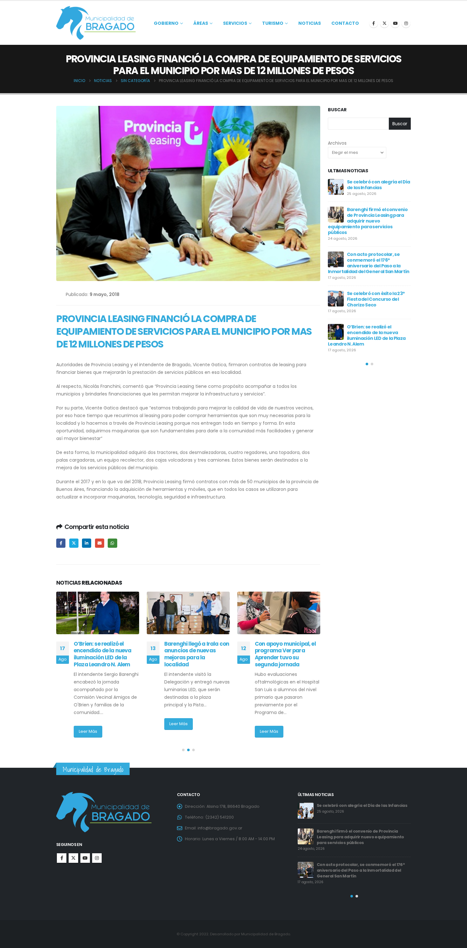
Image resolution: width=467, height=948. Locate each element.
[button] (183, 750)
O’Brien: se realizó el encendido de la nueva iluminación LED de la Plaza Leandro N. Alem (361, 836)
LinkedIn (86, 543)
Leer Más (88, 723)
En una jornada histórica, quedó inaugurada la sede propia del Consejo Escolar (287, 654)
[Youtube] (395, 23)
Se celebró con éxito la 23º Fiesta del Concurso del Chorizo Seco (353, 808)
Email (99, 543)
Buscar (337, 110)
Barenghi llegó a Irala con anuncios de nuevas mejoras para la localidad (106, 654)
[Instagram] (406, 23)
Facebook (60, 543)
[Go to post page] (97, 613)
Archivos (337, 143)
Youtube (85, 858)
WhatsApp (112, 543)
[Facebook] (373, 23)
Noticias (309, 23)
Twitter (73, 543)
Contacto (345, 23)
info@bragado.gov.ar (220, 828)
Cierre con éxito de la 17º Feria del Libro (373, 291)
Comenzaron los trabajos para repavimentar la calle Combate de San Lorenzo (377, 321)
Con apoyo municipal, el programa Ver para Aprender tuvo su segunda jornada (194, 654)
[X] (384, 23)
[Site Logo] (96, 23)
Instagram (97, 858)
